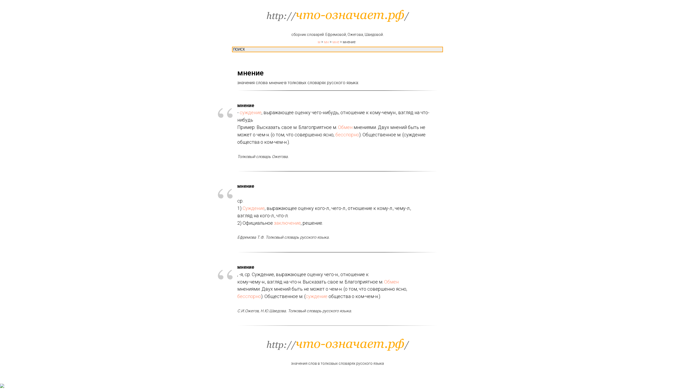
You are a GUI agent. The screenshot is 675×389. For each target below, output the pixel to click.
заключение (287, 223)
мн (326, 42)
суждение (251, 112)
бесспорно (347, 134)
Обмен (345, 127)
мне (335, 42)
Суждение (254, 208)
